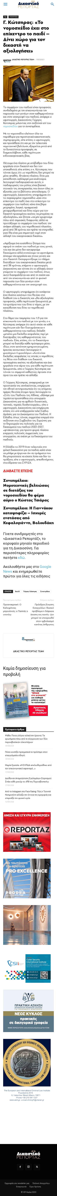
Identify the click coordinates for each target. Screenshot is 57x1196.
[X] (37, 1167)
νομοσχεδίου (10, 126)
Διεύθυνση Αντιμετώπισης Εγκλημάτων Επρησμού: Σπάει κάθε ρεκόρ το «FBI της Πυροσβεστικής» (28, 780)
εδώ (21, 558)
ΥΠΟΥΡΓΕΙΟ (14, 17)
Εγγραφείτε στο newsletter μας (17, 1183)
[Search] (52, 4)
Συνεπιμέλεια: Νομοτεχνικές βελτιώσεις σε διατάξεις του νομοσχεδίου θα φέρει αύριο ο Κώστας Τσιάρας (26, 490)
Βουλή (17, 591)
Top (5, 17)
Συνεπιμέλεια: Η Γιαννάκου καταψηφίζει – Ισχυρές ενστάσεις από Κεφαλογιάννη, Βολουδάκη (28, 515)
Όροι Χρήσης (35, 1187)
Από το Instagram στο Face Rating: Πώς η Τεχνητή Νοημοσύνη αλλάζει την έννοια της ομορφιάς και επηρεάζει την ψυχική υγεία (28, 794)
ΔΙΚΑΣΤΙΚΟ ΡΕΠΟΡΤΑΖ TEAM (23, 59)
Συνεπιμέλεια (45, 591)
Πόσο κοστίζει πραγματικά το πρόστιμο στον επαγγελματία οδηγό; (26, 754)
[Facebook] (20, 1167)
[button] (5, 4)
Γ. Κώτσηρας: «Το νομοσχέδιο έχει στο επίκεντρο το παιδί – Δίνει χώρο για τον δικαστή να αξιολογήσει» (26, 36)
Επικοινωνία (21, 1187)
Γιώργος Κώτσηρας (30, 591)
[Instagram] (28, 1167)
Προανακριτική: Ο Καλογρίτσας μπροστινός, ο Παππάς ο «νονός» (15, 609)
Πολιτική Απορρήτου (41, 1183)
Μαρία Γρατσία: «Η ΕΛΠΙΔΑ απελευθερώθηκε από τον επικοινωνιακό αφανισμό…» (28, 767)
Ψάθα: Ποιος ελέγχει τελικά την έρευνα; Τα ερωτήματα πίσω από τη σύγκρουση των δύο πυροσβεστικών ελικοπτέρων (26, 738)
